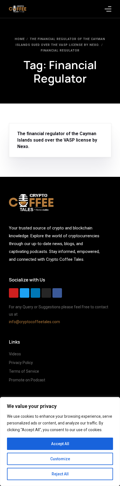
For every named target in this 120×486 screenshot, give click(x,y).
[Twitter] (24, 293)
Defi (36, 126)
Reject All (60, 474)
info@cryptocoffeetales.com (34, 322)
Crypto (25, 126)
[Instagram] (46, 293)
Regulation (51, 126)
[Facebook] (57, 293)
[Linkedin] (35, 293)
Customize (60, 459)
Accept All (60, 444)
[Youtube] (13, 293)
